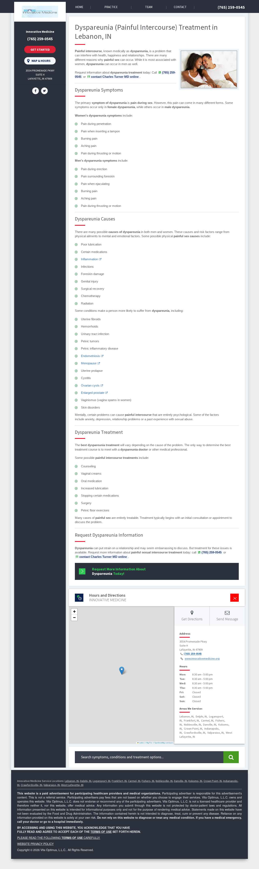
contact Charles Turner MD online (115, 76)
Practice (111, 7)
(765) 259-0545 (231, 7)
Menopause (89, 363)
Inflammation (89, 259)
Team (148, 7)
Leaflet (141, 743)
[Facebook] (35, 90)
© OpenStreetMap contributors (163, 743)
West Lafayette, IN (72, 785)
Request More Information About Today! (119, 571)
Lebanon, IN (72, 781)
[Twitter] (44, 90)
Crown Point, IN (213, 781)
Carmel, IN (134, 781)
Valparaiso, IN (52, 785)
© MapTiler (148, 743)
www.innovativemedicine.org (202, 658)
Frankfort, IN (119, 781)
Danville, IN (180, 781)
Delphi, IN (85, 781)
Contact (180, 7)
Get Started (40, 50)
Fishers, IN (148, 781)
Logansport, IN (101, 781)
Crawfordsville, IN (31, 785)
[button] (121, 671)
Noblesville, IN (164, 781)
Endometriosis (90, 356)
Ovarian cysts (90, 385)
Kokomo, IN (195, 781)
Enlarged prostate (92, 392)
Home (79, 7)
